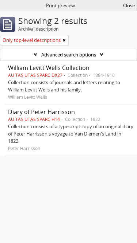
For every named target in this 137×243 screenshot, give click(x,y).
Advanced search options (68, 54)
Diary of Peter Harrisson (41, 112)
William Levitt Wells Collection (49, 68)
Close (129, 5)
